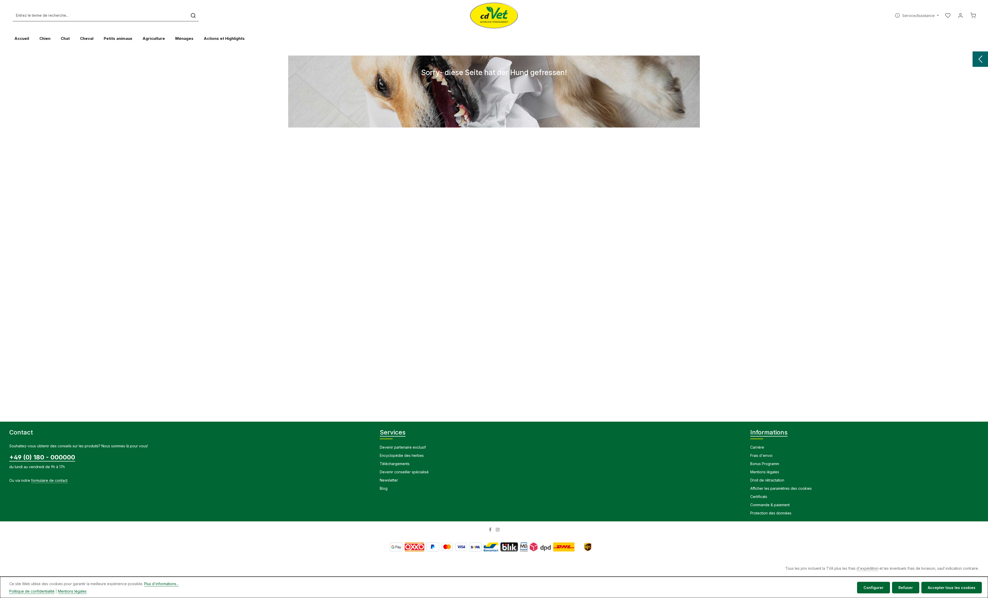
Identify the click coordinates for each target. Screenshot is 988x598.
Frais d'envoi (761, 455)
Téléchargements (395, 463)
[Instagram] (498, 530)
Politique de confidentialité (32, 591)
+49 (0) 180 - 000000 (42, 457)
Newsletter (389, 480)
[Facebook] (490, 530)
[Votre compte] (960, 15)
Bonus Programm (764, 463)
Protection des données (770, 513)
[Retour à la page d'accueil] (494, 15)
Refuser (905, 587)
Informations (769, 432)
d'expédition (867, 568)
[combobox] (100, 15)
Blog (383, 488)
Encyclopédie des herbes (402, 455)
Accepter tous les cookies (951, 587)
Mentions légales (764, 472)
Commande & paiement (770, 505)
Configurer (873, 587)
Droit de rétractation (767, 480)
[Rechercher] (193, 15)
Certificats (758, 496)
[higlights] (980, 59)
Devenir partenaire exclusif (403, 447)
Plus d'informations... (161, 584)
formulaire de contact (49, 480)
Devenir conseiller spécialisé (404, 472)
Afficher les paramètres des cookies (781, 488)
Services (392, 432)
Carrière (757, 447)
